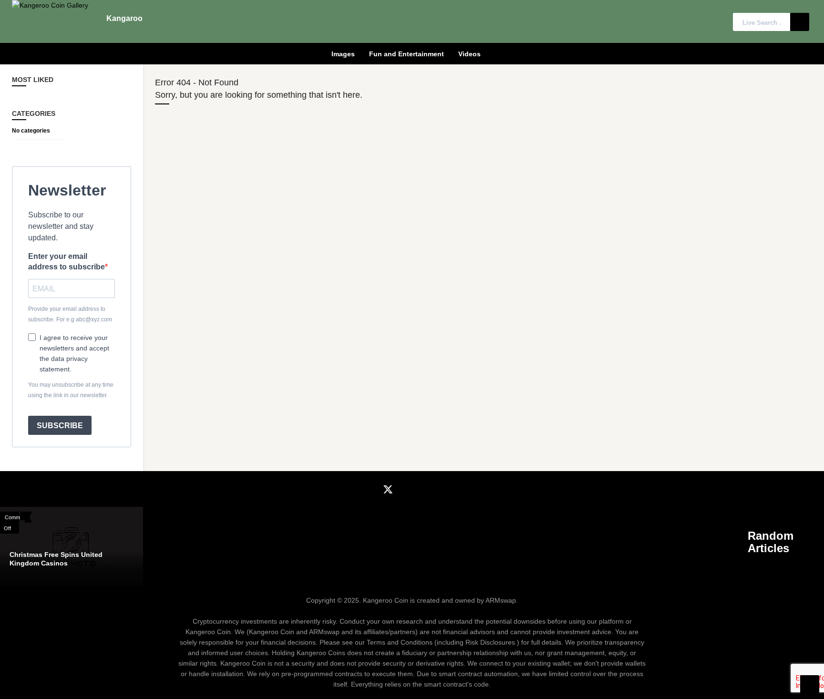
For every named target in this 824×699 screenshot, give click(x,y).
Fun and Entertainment (406, 54)
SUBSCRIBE (60, 425)
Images (343, 54)
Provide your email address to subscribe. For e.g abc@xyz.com (70, 314)
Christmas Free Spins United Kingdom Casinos (56, 559)
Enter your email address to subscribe (66, 261)
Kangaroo (124, 18)
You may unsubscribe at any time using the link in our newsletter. (70, 390)
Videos (469, 54)
